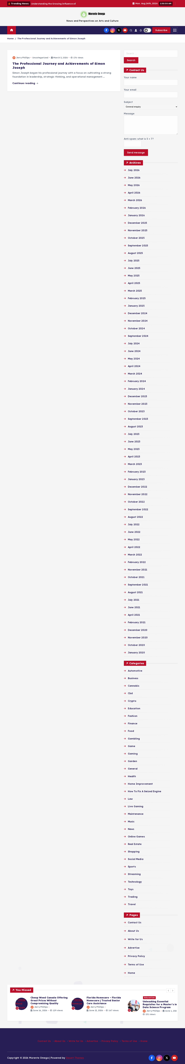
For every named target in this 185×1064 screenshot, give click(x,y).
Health (132, 776)
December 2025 (137, 222)
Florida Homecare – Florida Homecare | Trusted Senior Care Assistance (98, 1000)
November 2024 (138, 320)
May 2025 (133, 275)
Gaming (133, 753)
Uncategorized (40, 57)
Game (131, 746)
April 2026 (134, 192)
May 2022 (134, 539)
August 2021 (135, 592)
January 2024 (136, 388)
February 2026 (137, 207)
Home (10, 38)
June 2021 (134, 607)
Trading (132, 896)
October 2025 (136, 237)
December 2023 (137, 396)
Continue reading (24, 83)
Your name (130, 77)
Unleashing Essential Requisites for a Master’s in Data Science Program (154, 1004)
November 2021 (137, 569)
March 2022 (135, 554)
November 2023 (137, 403)
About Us (133, 930)
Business (133, 678)
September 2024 (138, 335)
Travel (132, 904)
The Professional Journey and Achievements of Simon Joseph (51, 38)
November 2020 (138, 637)
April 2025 (134, 283)
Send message (136, 152)
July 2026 (133, 170)
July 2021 (133, 599)
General (132, 768)
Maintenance (136, 813)
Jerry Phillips (23, 57)
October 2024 (136, 328)
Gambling (134, 738)
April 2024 (134, 366)
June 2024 (134, 351)
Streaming (134, 874)
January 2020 (136, 652)
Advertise (133, 947)
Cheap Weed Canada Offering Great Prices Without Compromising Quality (43, 1000)
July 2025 (133, 260)
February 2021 (136, 622)
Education (134, 708)
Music (131, 821)
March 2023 (135, 464)
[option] (36, 1004)
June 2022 (134, 531)
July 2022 (133, 524)
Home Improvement (140, 783)
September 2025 (138, 245)
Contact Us (134, 922)
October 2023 (136, 411)
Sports (132, 866)
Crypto (132, 700)
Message (129, 113)
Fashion (132, 715)
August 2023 (135, 426)
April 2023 (134, 456)
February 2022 (137, 562)
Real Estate (135, 844)
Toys (131, 889)
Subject (128, 102)
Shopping (133, 851)
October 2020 (136, 644)
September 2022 (138, 509)
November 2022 (137, 494)
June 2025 (134, 268)
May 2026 (134, 185)
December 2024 (137, 313)
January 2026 (136, 215)
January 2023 (136, 479)
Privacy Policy (136, 956)
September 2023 (138, 418)
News (131, 828)
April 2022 (134, 547)
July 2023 (133, 433)
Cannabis (133, 685)
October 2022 (136, 501)
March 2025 (135, 290)
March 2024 (135, 373)
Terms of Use (136, 964)
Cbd (130, 693)
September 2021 (138, 584)
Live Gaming (135, 806)
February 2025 (137, 298)
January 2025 (136, 305)
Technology (135, 881)
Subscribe (161, 30)
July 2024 (134, 343)
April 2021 (134, 614)
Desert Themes (75, 1057)
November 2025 (137, 230)
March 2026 (135, 200)
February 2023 (137, 471)
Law (130, 798)
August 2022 (135, 516)
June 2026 (134, 177)
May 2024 (134, 358)
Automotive (135, 670)
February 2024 (137, 381)
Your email (130, 89)
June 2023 (134, 441)
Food (131, 731)
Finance (132, 723)
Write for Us (135, 939)
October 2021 (136, 577)
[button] (168, 990)
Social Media (135, 859)
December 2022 (137, 486)
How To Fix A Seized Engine (144, 791)
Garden (132, 761)
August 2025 (135, 253)
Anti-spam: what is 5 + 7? (139, 138)
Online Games (136, 836)
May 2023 (133, 449)
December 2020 (137, 629)
